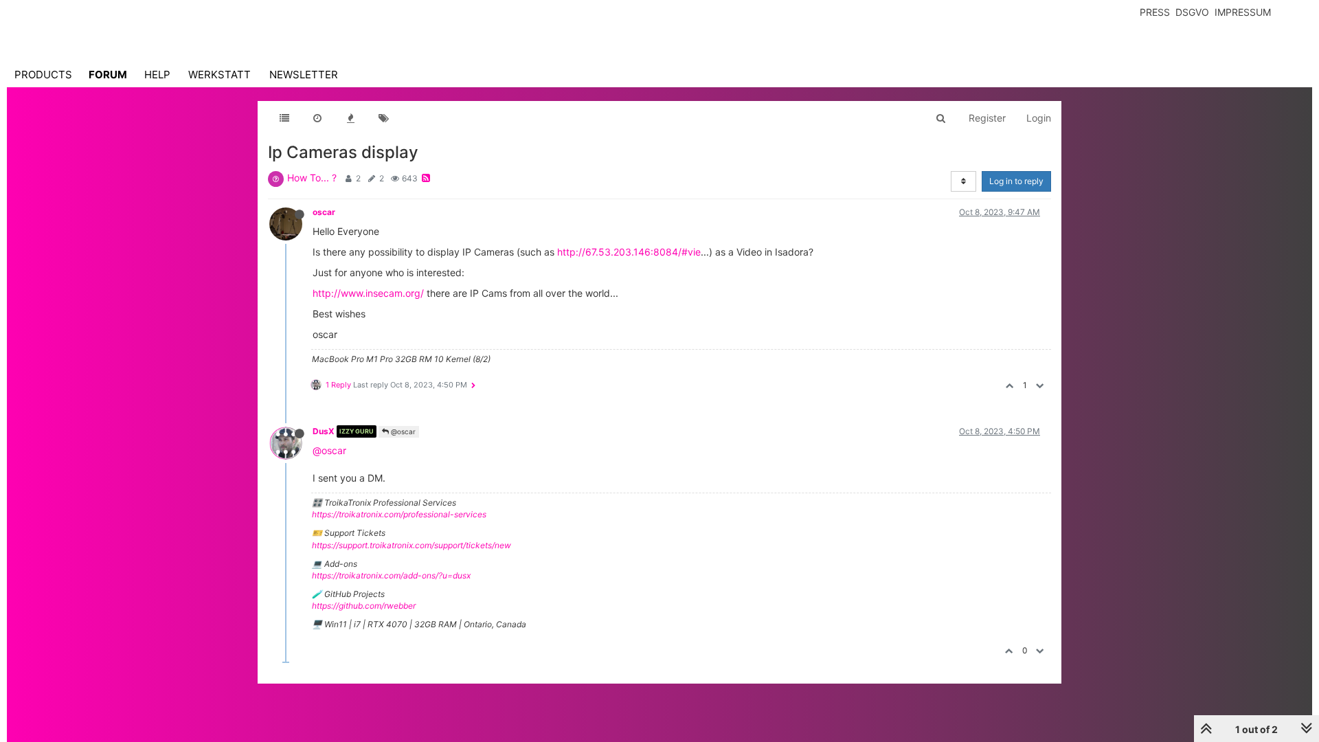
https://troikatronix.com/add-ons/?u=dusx (391, 575)
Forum (108, 74)
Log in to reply (1016, 181)
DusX (324, 431)
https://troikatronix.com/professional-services (399, 514)
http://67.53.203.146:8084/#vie (629, 252)
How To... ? (312, 177)
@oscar (402, 431)
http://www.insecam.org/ (368, 293)
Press (1155, 12)
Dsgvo (1192, 12)
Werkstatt (219, 74)
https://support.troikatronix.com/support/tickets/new (411, 545)
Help (157, 74)
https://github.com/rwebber (364, 605)
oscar (324, 212)
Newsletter (303, 74)
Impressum (1243, 12)
